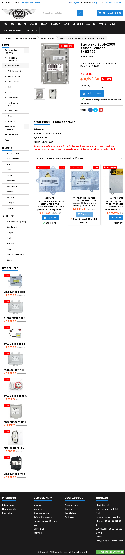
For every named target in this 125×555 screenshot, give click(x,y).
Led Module (13, 81)
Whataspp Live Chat (112, 551)
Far (9, 92)
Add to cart (92, 93)
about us (32, 30)
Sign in (97, 2)
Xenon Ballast (14, 65)
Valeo (102, 23)
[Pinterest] (101, 110)
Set (9, 87)
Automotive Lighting (11, 51)
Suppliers (8, 216)
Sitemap (38, 532)
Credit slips (70, 513)
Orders (68, 509)
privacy (37, 505)
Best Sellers (10, 268)
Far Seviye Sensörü (13, 104)
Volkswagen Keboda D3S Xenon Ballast (16, 292)
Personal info (71, 505)
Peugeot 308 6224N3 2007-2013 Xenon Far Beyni (84, 200)
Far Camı (12, 121)
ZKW (112, 23)
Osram (10, 260)
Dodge (10, 202)
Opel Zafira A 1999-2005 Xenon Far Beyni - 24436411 (50, 204)
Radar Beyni (11, 134)
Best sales (7, 513)
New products (9, 509)
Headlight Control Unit (13, 59)
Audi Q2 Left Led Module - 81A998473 (16, 448)
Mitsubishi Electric (84, 23)
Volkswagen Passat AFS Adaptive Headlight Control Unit (16, 474)
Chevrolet (12, 186)
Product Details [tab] (64, 122)
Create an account (113, 2)
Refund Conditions (43, 517)
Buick (9, 175)
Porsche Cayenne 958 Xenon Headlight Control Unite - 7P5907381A (16, 422)
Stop (10, 116)
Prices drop (8, 505)
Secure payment (13, 30)
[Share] (90, 110)
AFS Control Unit (15, 71)
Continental (18, 23)
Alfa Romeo (13, 153)
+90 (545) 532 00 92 (31, 2)
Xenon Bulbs (14, 76)
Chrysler (11, 191)
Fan (7, 139)
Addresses (70, 517)
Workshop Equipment (10, 128)
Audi (9, 164)
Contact (6, 2)
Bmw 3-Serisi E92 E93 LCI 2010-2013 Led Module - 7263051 (16, 396)
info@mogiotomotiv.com (109, 540)
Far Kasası (13, 97)
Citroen (10, 197)
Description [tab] (42, 122)
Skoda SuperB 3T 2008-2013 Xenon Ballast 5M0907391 (16, 318)
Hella (44, 23)
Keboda (55, 23)
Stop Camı (13, 110)
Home (5, 45)
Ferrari (10, 208)
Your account (75, 498)
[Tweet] (95, 110)
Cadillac (11, 180)
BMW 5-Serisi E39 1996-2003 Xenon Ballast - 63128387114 (16, 344)
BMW (9, 169)
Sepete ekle (50, 218)
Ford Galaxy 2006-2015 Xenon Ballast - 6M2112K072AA (16, 370)
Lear (66, 23)
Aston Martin (13, 158)
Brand (83, 56)
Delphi (33, 23)
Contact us (39, 528)
